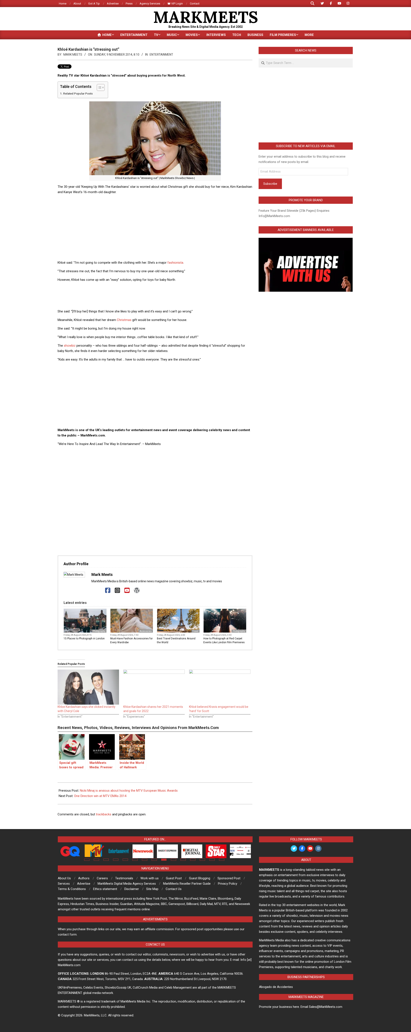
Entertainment (161, 54)
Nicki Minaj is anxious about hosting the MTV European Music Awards (129, 790)
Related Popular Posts (78, 93)
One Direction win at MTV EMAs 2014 (100, 796)
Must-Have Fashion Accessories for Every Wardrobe (131, 640)
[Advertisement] (155, 228)
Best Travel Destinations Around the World (176, 640)
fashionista (175, 263)
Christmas (124, 320)
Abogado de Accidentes (276, 987)
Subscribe (270, 184)
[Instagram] (117, 590)
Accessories (146, 631)
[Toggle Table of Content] (99, 87)
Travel (195, 631)
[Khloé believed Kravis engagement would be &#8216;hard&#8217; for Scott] (219, 687)
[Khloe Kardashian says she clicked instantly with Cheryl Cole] (88, 687)
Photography (99, 631)
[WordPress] (136, 590)
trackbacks (103, 814)
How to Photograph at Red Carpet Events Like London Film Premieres (224, 640)
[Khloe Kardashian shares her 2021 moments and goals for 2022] (154, 687)
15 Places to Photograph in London (84, 638)
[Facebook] (108, 590)
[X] (98, 590)
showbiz (70, 345)
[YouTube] (127, 590)
